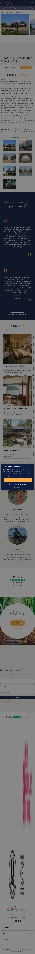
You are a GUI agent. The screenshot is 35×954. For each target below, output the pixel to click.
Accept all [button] (18, 480)
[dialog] (17, 477)
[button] (17, 484)
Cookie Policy (17, 487)
